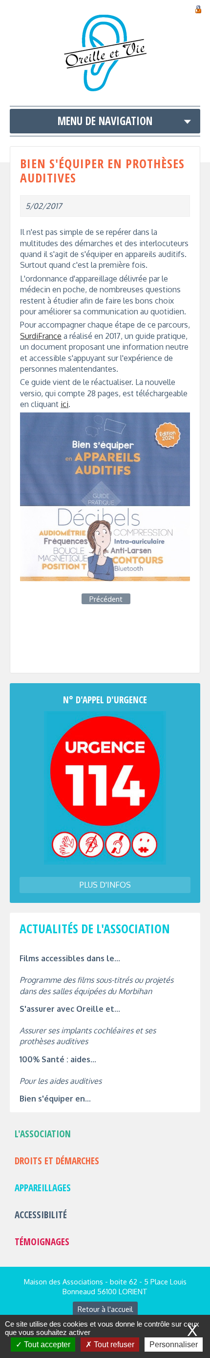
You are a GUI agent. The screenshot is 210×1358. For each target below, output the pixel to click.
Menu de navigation (105, 120)
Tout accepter (46, 1344)
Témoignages (42, 1241)
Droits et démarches (57, 1160)
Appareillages (43, 1187)
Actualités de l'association (95, 928)
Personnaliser (173, 1344)
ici (64, 404)
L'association (43, 1133)
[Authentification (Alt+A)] (198, 8)
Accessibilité (41, 1214)
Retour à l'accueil (105, 1309)
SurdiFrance (41, 336)
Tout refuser (113, 1344)
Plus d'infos (105, 885)
